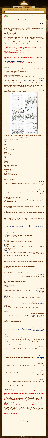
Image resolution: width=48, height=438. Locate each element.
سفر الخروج (42, 78)
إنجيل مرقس (41, 274)
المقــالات (27, 7)
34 (38, 370)
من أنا (26, 436)
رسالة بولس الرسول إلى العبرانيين (38, 313)
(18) (4, 91)
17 (39, 181)
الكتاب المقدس (18, 7)
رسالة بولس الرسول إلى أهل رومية (38, 300)
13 (39, 78)
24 (39, 189)
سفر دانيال (42, 223)
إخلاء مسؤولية (23, 436)
